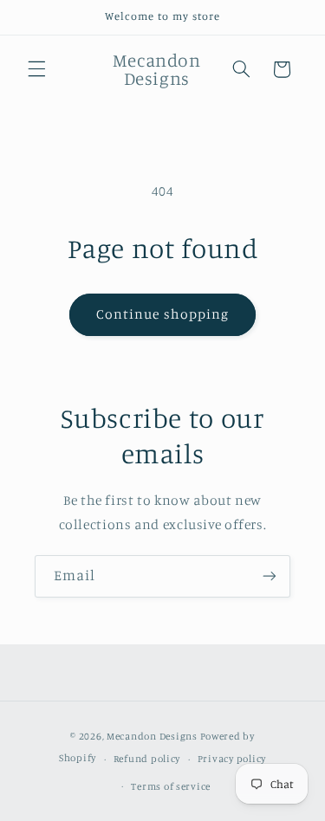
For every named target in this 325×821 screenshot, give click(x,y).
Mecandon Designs (152, 736)
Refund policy (147, 759)
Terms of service (171, 786)
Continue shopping (162, 314)
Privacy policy (232, 759)
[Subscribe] (269, 576)
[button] (36, 69)
